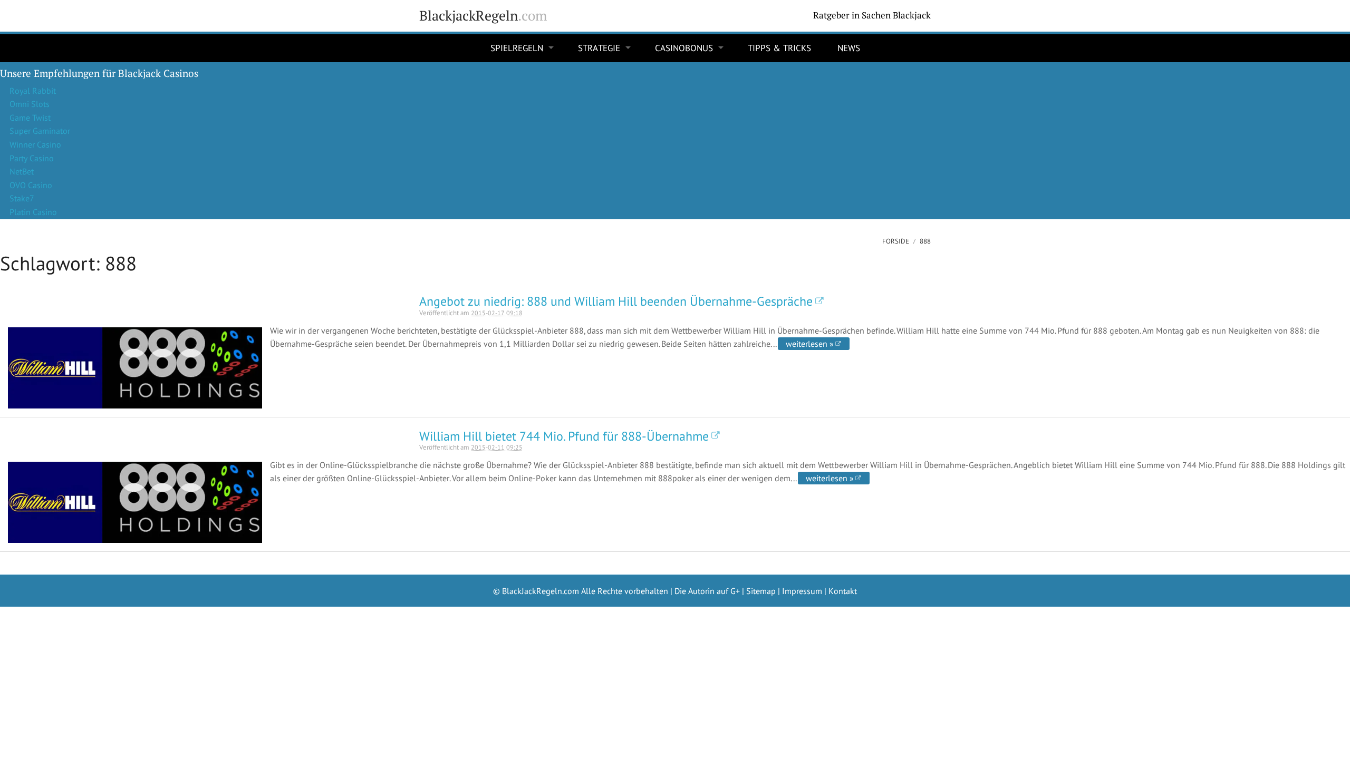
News (848, 48)
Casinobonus (684, 48)
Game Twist (30, 117)
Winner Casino (35, 144)
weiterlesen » (810, 343)
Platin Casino (33, 212)
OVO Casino (30, 185)
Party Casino (31, 158)
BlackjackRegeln (483, 15)
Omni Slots (29, 104)
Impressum (802, 591)
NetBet (21, 171)
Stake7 (21, 198)
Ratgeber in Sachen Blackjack (872, 15)
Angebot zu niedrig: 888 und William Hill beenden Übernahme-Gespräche (616, 301)
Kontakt (842, 591)
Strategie (599, 48)
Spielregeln (516, 48)
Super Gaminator (39, 130)
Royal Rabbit (32, 90)
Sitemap (761, 591)
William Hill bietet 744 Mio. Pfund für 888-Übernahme (564, 436)
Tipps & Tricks (779, 48)
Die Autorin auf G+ (707, 591)
